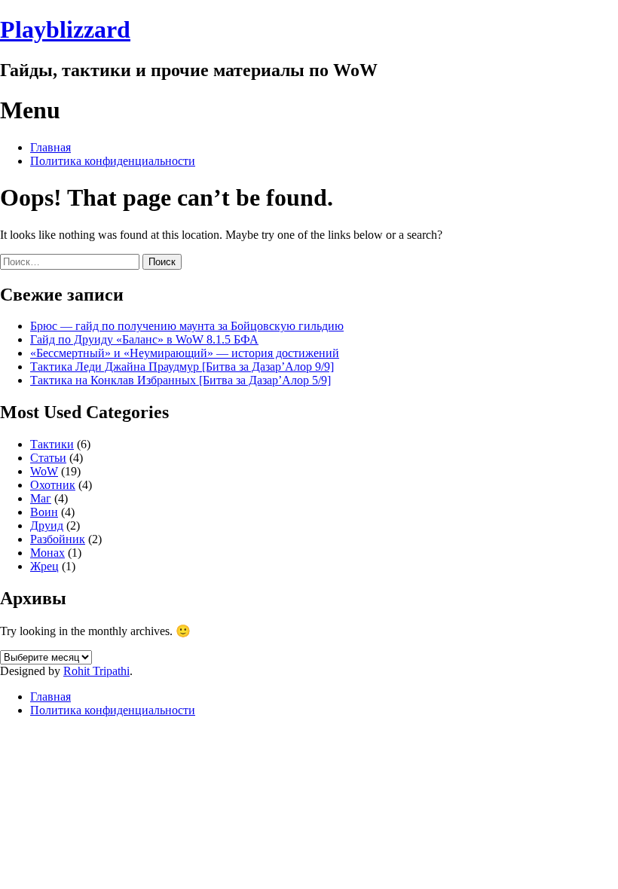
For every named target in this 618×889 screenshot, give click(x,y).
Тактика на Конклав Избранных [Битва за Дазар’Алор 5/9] (180, 380)
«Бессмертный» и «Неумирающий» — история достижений (184, 353)
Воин (44, 512)
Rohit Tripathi (96, 670)
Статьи (48, 457)
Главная (50, 147)
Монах (47, 552)
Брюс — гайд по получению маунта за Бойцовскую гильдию (187, 325)
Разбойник (57, 539)
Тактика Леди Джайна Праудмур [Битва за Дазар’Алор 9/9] (182, 366)
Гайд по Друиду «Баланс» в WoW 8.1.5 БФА (144, 339)
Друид (46, 525)
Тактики (52, 444)
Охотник (52, 484)
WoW (44, 471)
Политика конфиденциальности (112, 160)
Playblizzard (65, 29)
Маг (40, 498)
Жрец (44, 566)
